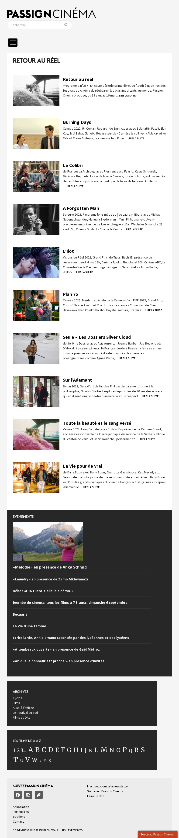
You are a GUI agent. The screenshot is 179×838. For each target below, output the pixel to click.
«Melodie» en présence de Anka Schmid (50, 567)
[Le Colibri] (36, 176)
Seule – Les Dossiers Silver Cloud (97, 337)
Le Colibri (73, 165)
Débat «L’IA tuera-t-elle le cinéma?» (43, 591)
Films (16, 703)
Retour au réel (78, 79)
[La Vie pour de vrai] (36, 477)
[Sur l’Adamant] (36, 391)
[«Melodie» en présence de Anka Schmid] (48, 542)
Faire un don (95, 796)
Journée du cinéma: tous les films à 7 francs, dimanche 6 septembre (70, 602)
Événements (23, 518)
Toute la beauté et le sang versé (97, 423)
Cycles (17, 698)
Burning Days (77, 122)
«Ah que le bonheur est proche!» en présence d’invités (58, 661)
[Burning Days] (36, 133)
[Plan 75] (36, 305)
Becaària (20, 614)
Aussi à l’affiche (23, 708)
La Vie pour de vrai (82, 466)
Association (21, 807)
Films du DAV (21, 717)
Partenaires (21, 812)
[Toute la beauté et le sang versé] (36, 434)
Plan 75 (70, 294)
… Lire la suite (126, 95)
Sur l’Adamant (77, 380)
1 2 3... (20, 751)
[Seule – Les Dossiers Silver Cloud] (36, 348)
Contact (18, 821)
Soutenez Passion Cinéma (105, 791)
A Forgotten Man (81, 208)
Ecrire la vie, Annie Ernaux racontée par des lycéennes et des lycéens (71, 638)
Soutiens (19, 816)
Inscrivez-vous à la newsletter (108, 786)
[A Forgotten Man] (36, 219)
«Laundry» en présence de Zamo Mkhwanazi (50, 579)
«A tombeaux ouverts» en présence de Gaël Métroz (56, 649)
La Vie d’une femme (29, 626)
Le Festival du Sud (25, 712)
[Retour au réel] (36, 90)
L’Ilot (68, 251)
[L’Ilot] (36, 262)
